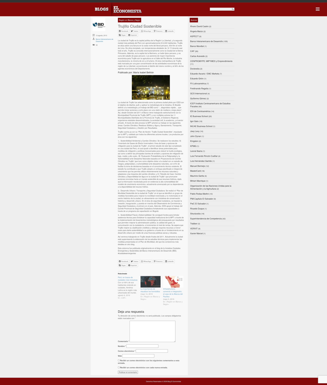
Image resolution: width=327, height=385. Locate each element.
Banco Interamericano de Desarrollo (206, 41)
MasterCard (195, 170)
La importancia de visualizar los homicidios (150, 290)
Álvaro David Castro (199, 26)
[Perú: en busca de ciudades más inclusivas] (129, 287)
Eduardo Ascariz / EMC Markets (204, 73)
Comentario (123, 341)
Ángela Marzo (196, 31)
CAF (192, 51)
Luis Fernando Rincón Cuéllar (204, 156)
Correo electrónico (126, 351)
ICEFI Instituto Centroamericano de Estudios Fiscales (210, 105)
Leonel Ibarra (196, 151)
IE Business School (199, 116)
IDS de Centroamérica (200, 111)
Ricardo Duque (197, 208)
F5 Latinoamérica (198, 83)
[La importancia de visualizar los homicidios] (151, 282)
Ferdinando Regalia (199, 88)
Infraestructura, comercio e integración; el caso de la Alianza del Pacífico (173, 293)
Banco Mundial (197, 46)
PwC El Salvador (198, 203)
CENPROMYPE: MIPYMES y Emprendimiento (211, 61)
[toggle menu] (317, 8)
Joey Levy (194, 131)
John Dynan (195, 136)
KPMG (193, 146)
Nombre (122, 346)
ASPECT (194, 36)
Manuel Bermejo (197, 165)
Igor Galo (194, 121)
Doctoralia (195, 68)
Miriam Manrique (197, 180)
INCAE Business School (201, 126)
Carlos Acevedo (197, 56)
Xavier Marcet (196, 233)
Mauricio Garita (197, 175)
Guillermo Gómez (198, 98)
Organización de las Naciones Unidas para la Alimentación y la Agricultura (210, 187)
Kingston (194, 141)
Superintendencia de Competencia (206, 218)
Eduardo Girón (196, 78)
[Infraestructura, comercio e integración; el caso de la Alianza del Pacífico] (173, 282)
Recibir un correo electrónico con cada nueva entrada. (144, 367)
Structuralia (195, 213)
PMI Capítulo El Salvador (201, 198)
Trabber (193, 223)
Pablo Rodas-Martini (199, 193)
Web (120, 356)
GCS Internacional (198, 93)
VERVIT (194, 228)
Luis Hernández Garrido (201, 161)
